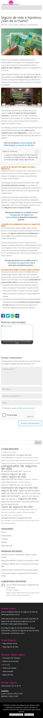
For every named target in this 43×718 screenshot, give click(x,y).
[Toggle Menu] (39, 8)
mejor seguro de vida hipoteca (12, 479)
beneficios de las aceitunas (8, 463)
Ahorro (3, 532)
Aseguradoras (6, 536)
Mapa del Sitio (8, 675)
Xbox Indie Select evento (32, 520)
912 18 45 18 (16, 686)
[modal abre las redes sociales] (17, 316)
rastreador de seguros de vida (19, 487)
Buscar (38, 443)
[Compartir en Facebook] (3, 316)
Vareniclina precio (6, 515)
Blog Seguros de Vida (10, 647)
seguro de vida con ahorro (12, 493)
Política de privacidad (27, 408)
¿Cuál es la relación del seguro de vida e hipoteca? (21, 155)
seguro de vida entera (32, 493)
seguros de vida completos (11, 502)
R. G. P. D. (6, 665)
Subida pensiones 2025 (30, 502)
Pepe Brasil (28, 479)
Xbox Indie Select (6, 520)
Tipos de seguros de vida (17, 506)
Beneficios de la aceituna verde (28, 460)
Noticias (23, 25)
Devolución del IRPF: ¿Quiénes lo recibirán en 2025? (20, 560)
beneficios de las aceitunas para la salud (28, 463)
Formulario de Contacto (11, 658)
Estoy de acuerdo (16, 714)
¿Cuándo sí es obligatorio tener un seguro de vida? (21, 157)
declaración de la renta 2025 (11, 471)
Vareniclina (4, 512)
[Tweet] (8, 316)
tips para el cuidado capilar (9, 509)
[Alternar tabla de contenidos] (35, 152)
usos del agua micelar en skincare (27, 509)
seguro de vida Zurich (9, 499)
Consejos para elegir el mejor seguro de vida (19, 160)
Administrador (8, 671)
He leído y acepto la (20, 408)
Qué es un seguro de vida (10, 485)
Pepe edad (35, 479)
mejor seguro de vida (13, 476)
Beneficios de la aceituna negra (10, 460)
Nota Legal (29, 714)
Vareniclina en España (14, 512)
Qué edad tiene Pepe (24, 482)
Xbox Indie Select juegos (8, 523)
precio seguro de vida (9, 482)
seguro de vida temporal (30, 496)
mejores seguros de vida (13, 474)
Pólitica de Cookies (9, 668)
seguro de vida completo (29, 490)
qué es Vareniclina (26, 485)
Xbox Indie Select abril (18, 520)
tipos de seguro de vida (9, 504)
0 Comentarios (32, 25)
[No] (40, 710)
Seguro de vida (6, 546)
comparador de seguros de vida (19, 467)
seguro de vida (9, 490)
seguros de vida (27, 498)
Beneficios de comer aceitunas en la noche (26, 457)
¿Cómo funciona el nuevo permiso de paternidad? (19, 570)
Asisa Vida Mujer (7, 457)
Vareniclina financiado (28, 512)
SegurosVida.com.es (10, 643)
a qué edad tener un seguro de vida (16, 455)
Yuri (5, 25)
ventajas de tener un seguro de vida (16, 518)
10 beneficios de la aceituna (9, 452)
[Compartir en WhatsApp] (12, 316)
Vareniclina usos (17, 515)
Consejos (4, 539)
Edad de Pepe (27, 471)
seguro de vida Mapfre (10, 496)
